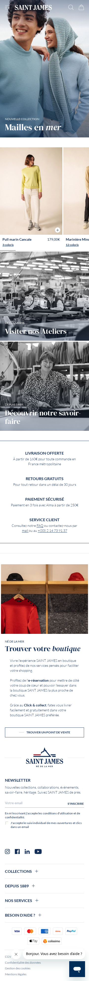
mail (25, 531)
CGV (8, 956)
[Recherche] (71, 7)
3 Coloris (8, 244)
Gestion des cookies (17, 968)
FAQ (40, 526)
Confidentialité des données (23, 962)
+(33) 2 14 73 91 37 (52, 531)
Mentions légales (15, 974)
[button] (57, 230)
